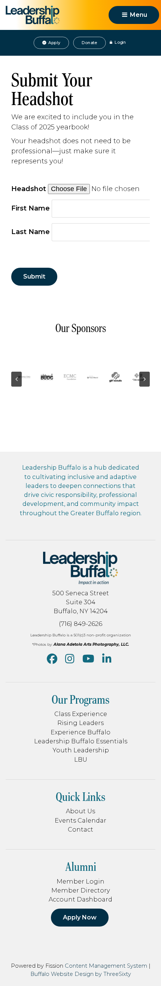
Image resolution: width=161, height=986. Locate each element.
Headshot (28, 189)
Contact (80, 829)
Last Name (30, 232)
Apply (53, 42)
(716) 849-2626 (80, 623)
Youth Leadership (80, 750)
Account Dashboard (80, 899)
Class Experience (80, 714)
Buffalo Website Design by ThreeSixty (80, 974)
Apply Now (80, 917)
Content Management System (106, 965)
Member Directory (80, 890)
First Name (30, 208)
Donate (89, 42)
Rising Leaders (80, 723)
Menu (137, 14)
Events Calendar (80, 820)
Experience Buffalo (80, 732)
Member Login (80, 881)
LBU (80, 759)
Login (119, 42)
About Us (80, 811)
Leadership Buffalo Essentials (80, 741)
